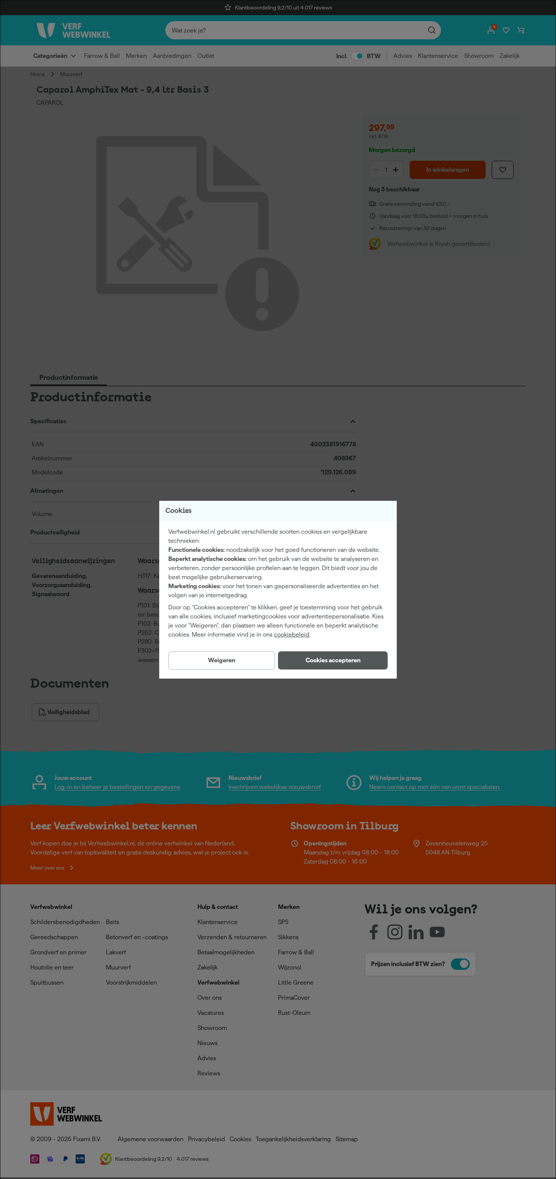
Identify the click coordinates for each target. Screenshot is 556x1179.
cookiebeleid (291, 634)
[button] (333, 660)
